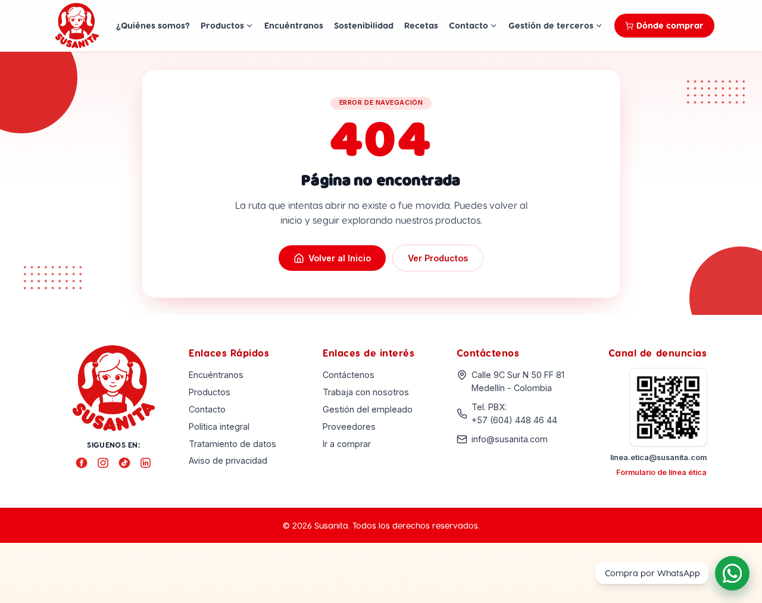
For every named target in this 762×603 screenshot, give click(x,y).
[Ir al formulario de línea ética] (668, 407)
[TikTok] (124, 463)
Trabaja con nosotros (366, 392)
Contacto (468, 25)
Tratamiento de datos (232, 444)
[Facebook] (81, 463)
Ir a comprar (347, 444)
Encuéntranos (293, 25)
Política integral (219, 426)
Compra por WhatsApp (652, 572)
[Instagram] (103, 463)
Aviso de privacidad (228, 460)
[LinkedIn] (145, 463)
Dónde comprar (670, 25)
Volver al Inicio (339, 258)
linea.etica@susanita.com (658, 457)
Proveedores (349, 426)
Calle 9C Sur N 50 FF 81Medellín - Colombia (517, 381)
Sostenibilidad (364, 25)
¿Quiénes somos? (153, 25)
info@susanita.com (509, 439)
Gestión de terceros (551, 25)
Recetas (421, 25)
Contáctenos (348, 375)
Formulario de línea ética (661, 472)
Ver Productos (438, 258)
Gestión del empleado (368, 409)
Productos (222, 25)
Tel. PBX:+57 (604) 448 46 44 (514, 413)
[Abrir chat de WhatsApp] (732, 572)
